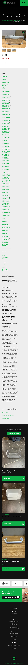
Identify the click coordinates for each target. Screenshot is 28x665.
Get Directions (14, 617)
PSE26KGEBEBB (5, 188)
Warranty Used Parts (5, 267)
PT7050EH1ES (5, 205)
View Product (7, 478)
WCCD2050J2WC (6, 226)
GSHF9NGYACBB (6, 103)
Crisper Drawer (5, 82)
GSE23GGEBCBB (6, 91)
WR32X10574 (5, 235)
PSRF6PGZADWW (6, 198)
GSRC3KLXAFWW (6, 108)
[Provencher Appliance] (10, 3)
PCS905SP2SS (5, 179)
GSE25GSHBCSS (6, 97)
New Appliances (14, 636)
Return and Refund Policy (8, 415)
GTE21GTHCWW (5, 126)
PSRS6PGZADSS (6, 200)
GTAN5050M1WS (6, 117)
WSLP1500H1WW (5, 236)
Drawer (4, 84)
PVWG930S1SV (5, 214)
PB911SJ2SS (4, 168)
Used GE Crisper (6, 215)
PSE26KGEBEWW (5, 189)
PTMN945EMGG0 (6, 208)
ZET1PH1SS (4, 241)
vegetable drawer (4, 222)
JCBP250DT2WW (6, 142)
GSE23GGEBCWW (6, 93)
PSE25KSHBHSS (5, 186)
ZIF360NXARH (5, 244)
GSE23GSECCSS (5, 94)
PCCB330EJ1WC (5, 171)
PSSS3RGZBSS (5, 203)
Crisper (4, 79)
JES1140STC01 (5, 157)
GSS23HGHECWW (6, 114)
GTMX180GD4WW (6, 134)
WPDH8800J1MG (6, 229)
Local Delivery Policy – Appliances (5, 259)
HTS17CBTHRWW (6, 136)
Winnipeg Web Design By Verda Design (14, 663)
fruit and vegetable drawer (4, 87)
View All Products (14, 433)
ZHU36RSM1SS (5, 243)
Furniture (14, 639)
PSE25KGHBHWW (6, 185)
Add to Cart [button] (7, 569)
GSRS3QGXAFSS (6, 113)
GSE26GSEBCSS (5, 102)
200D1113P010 (5, 75)
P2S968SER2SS (5, 166)
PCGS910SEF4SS (6, 174)
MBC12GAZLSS (5, 162)
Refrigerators (17, 20)
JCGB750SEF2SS (6, 149)
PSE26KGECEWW (6, 191)
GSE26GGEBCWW (6, 100)
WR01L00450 (5, 230)
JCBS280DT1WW (6, 145)
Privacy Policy (5, 262)
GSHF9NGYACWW (6, 105)
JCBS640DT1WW (6, 146)
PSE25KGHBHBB (5, 183)
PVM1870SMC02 (5, 211)
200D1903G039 (5, 78)
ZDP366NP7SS (5, 239)
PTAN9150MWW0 (6, 206)
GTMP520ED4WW (6, 133)
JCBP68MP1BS (5, 143)
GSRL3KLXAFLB (5, 110)
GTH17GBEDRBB (5, 128)
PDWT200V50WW (6, 180)
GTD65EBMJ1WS (5, 122)
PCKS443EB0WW (6, 176)
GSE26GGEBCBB (6, 99)
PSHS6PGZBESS (5, 194)
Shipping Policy (5, 264)
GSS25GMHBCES (6, 116)
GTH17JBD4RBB (5, 130)
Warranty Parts (5, 412)
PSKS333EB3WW (5, 195)
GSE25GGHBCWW (6, 96)
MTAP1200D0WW (6, 165)
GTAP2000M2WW (6, 119)
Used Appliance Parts (8, 20)
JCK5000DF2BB (5, 153)
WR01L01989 (5, 232)
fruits (3, 90)
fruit (7, 84)
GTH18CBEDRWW (6, 131)
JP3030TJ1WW (5, 160)
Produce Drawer (6, 182)
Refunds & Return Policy (5, 254)
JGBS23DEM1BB (5, 159)
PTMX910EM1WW (5, 209)
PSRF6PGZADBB (5, 197)
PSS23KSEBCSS (5, 202)
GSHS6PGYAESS (6, 107)
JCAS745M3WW (6, 137)
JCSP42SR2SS (5, 156)
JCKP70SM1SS (5, 154)
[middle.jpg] (14, 39)
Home (3, 20)
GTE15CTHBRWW (6, 123)
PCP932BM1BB (5, 177)
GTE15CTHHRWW (6, 125)
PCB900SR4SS (5, 169)
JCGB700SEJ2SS (6, 148)
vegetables (5, 224)
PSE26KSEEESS (5, 192)
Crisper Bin (4, 81)
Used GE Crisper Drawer (6, 217)
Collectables (14, 638)
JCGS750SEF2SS (6, 151)
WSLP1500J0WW (5, 238)
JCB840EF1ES (5, 140)
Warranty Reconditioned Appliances (5, 271)
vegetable (4, 220)
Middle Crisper (5, 163)
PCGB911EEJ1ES (5, 172)
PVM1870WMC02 (6, 212)
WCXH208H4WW (6, 227)
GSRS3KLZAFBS (5, 111)
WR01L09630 (5, 233)
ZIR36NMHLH (5, 246)
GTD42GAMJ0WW (6, 120)
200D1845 (4, 76)
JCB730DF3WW (5, 139)
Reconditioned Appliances (14, 635)
